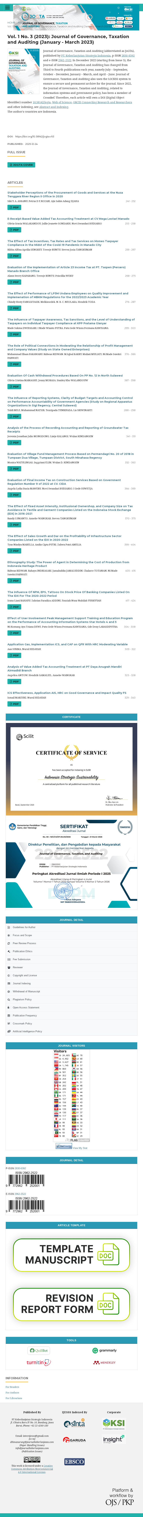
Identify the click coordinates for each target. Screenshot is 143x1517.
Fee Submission (21, 959)
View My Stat (80, 1148)
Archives (24, 22)
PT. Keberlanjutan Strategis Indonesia (86, 55)
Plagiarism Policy (22, 999)
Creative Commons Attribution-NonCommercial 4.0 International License (32, 1468)
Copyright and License (25, 975)
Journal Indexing (22, 983)
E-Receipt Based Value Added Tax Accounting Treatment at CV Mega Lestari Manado (68, 218)
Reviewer (18, 967)
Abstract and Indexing (53, 107)
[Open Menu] (7, 7)
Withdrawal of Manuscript (26, 991)
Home (11, 22)
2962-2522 (64, 60)
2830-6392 (128, 55)
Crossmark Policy (22, 1023)
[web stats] (64, 1148)
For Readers (12, 1387)
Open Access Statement (26, 1007)
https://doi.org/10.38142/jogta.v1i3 (34, 136)
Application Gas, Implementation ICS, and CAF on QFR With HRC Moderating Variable (67, 644)
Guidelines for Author (24, 927)
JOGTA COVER (22, 164)
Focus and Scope (22, 935)
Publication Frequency (25, 1015)
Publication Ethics (22, 951)
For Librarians (14, 1398)
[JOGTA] (71, 907)
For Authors (12, 1392)
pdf (15, 207)
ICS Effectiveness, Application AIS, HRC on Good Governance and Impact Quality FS (66, 693)
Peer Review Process (24, 943)
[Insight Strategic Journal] (114, 1439)
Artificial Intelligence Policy (27, 1031)
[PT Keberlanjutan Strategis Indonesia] (114, 1424)
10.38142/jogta (42, 102)
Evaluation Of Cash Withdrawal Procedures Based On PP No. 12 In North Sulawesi (65, 375)
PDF (15, 550)
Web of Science (62, 102)
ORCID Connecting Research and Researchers (102, 102)
